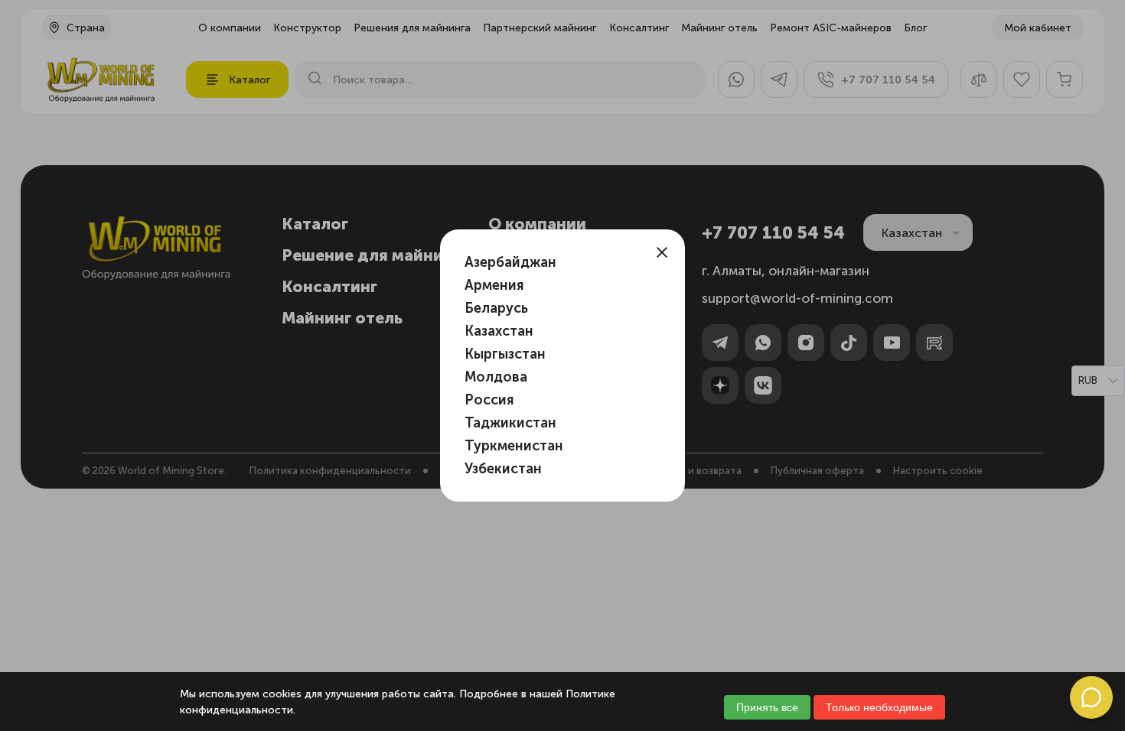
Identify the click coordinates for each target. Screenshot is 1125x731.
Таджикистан (510, 422)
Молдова (496, 377)
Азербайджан (510, 262)
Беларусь (496, 308)
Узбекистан (503, 468)
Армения (494, 285)
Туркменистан (514, 445)
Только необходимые (879, 707)
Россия (489, 399)
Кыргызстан (505, 354)
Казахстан (499, 331)
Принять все (767, 707)
